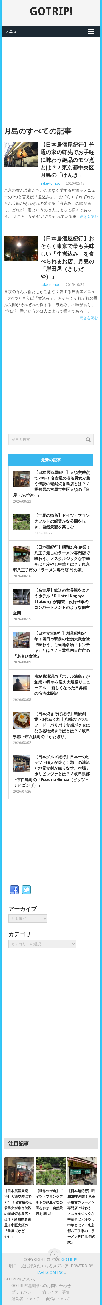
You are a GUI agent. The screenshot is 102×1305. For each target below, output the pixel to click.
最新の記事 (51, 460)
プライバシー (23, 1292)
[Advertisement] (51, 77)
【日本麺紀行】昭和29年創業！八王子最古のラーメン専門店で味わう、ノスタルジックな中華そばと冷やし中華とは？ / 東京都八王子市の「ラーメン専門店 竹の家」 (51, 558)
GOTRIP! (51, 11)
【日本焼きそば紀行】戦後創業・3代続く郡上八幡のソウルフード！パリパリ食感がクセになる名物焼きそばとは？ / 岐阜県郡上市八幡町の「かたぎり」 (51, 725)
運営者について (25, 1298)
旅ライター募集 (56, 1292)
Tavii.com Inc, (50, 1272)
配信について (58, 1298)
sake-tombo (50, 183)
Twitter (26, 890)
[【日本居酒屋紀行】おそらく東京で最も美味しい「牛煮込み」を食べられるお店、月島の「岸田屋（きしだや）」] (21, 248)
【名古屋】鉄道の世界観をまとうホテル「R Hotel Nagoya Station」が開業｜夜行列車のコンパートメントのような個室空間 (51, 601)
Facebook (14, 890)
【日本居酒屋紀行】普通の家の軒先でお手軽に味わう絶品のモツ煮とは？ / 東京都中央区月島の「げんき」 (67, 159)
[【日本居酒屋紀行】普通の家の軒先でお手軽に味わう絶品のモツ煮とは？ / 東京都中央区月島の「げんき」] (21, 154)
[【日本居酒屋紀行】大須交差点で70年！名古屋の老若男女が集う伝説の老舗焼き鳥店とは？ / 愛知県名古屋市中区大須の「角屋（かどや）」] (19, 1171)
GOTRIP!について (20, 1279)
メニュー (13, 31)
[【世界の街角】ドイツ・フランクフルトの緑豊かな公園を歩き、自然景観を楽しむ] (50, 1171)
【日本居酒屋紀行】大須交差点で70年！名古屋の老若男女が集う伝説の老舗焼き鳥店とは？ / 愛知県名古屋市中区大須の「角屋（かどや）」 (51, 483)
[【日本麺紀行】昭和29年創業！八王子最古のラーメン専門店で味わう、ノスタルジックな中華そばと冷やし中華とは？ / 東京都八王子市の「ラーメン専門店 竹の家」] (82, 1171)
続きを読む (89, 217)
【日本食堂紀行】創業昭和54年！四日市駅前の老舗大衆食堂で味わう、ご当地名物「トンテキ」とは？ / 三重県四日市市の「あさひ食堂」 (51, 644)
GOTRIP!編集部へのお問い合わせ (41, 1285)
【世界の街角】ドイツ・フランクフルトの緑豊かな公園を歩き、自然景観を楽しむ (62, 521)
